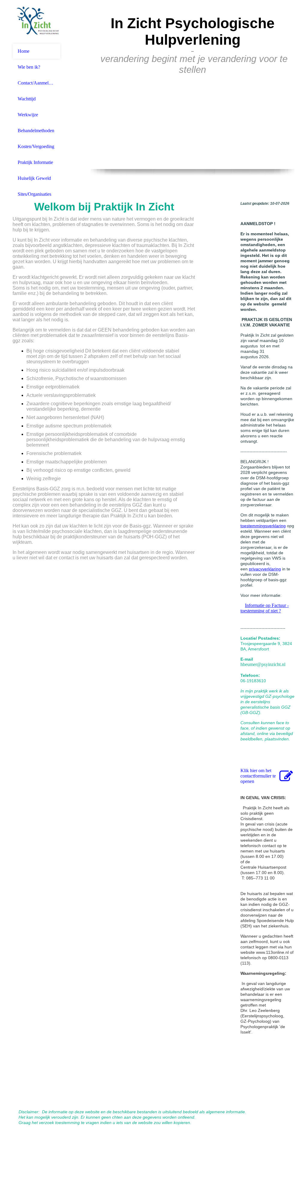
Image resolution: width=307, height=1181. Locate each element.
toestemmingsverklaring (263, 525)
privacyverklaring (265, 569)
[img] (37, 21)
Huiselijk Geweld (34, 178)
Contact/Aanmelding (36, 82)
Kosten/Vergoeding (36, 146)
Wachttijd (27, 98)
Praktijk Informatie (35, 162)
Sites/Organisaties (34, 194)
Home (23, 51)
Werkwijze (28, 114)
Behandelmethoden (36, 130)
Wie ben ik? (29, 67)
